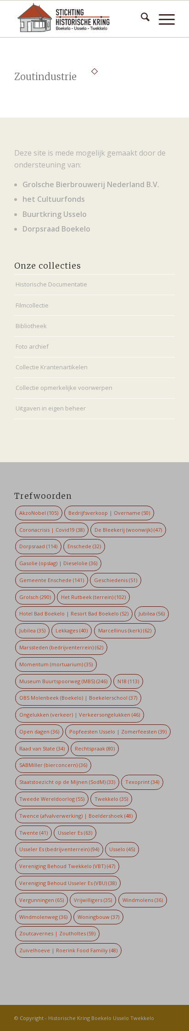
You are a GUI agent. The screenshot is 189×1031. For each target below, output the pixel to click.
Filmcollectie (32, 305)
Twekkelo (111, 798)
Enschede (84, 546)
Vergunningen (41, 899)
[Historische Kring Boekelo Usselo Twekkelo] (78, 18)
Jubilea (152, 613)
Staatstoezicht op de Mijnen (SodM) (67, 781)
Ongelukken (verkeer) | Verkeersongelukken (79, 714)
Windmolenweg (43, 916)
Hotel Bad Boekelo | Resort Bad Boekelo (73, 613)
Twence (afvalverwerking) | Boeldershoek (76, 815)
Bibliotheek (31, 326)
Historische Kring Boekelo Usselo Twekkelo (101, 1018)
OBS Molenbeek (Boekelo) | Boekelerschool (78, 697)
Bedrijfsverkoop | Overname (109, 512)
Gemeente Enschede (51, 580)
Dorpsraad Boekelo (56, 229)
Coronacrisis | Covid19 (51, 529)
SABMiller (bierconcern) (53, 764)
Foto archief (32, 346)
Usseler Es (75, 832)
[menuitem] (141, 18)
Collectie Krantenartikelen (52, 367)
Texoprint (142, 781)
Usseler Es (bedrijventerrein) (59, 849)
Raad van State (42, 748)
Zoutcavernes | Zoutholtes (57, 933)
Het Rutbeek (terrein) (93, 597)
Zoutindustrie (45, 76)
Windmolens (142, 899)
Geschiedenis (115, 580)
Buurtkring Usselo (54, 214)
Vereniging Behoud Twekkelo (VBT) (67, 866)
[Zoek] (141, 18)
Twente (33, 832)
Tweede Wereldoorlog (51, 798)
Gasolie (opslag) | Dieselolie (58, 563)
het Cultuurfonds (53, 199)
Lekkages (72, 630)
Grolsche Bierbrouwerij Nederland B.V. (90, 184)
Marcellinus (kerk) (124, 630)
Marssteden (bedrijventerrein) (61, 647)
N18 (128, 681)
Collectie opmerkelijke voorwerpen (64, 387)
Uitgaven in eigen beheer (51, 408)
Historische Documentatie (51, 284)
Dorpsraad (38, 546)
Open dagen (39, 731)
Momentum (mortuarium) (56, 664)
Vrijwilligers (93, 899)
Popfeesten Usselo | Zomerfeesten (118, 731)
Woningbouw (98, 916)
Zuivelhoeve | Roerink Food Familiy (68, 950)
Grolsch (35, 597)
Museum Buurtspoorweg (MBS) (63, 681)
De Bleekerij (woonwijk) (128, 529)
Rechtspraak (95, 748)
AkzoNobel (38, 512)
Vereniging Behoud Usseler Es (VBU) (68, 883)
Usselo (122, 849)
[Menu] (162, 18)
